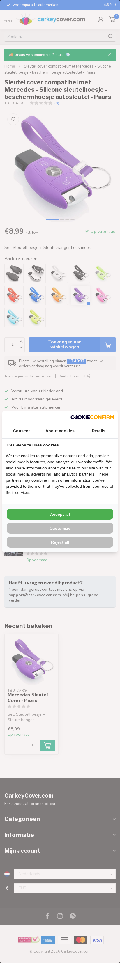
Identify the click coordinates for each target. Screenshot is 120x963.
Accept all (60, 514)
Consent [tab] (21, 430)
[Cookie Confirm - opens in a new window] (92, 417)
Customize (60, 528)
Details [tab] (98, 430)
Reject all (60, 542)
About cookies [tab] (60, 430)
